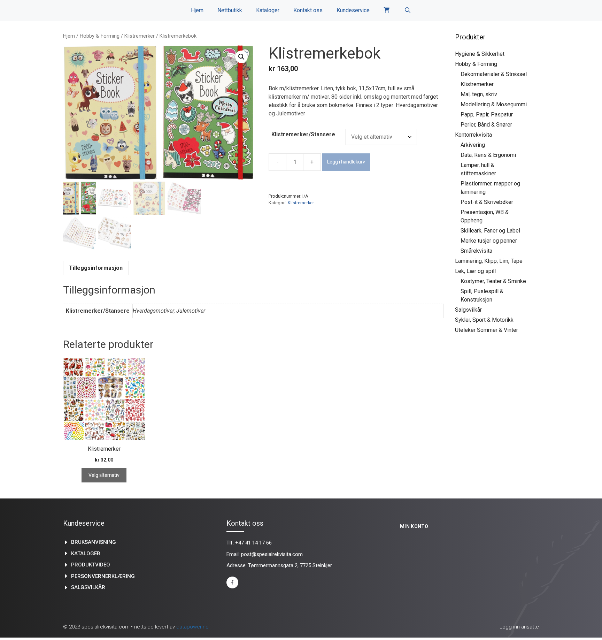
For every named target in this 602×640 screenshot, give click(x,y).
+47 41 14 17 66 (253, 543)
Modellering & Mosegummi (494, 104)
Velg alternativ (103, 475)
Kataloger (267, 10)
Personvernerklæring (103, 576)
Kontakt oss (308, 10)
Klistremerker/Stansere (303, 134)
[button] (241, 57)
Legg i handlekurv (346, 162)
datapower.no (192, 627)
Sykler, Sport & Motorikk (484, 320)
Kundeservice (353, 10)
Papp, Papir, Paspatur (487, 114)
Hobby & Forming (99, 36)
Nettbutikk (229, 10)
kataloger (85, 553)
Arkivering (473, 145)
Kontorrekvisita (473, 134)
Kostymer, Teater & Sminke (493, 281)
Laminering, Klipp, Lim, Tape (489, 261)
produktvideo (90, 565)
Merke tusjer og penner (489, 240)
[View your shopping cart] (387, 10)
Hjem (197, 10)
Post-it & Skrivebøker (487, 202)
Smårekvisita (476, 250)
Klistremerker (139, 36)
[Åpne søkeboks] (407, 10)
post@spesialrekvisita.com (272, 554)
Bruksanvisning (93, 542)
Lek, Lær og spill (475, 271)
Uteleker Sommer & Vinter (486, 330)
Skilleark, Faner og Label (490, 230)
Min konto (414, 526)
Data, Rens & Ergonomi (488, 155)
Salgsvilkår (468, 309)
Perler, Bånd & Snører (486, 124)
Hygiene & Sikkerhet (479, 54)
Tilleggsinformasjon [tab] (96, 268)
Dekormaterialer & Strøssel (494, 74)
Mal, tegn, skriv (479, 94)
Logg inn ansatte (519, 627)
